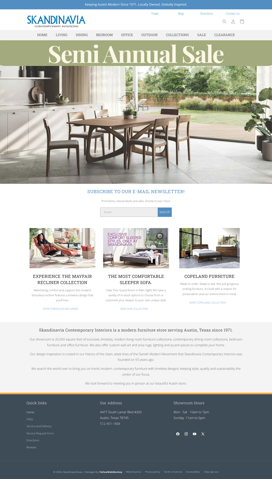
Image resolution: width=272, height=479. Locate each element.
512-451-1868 (110, 423)
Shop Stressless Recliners (60, 309)
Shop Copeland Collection (207, 302)
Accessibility (193, 471)
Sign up (164, 212)
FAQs (29, 419)
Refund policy (133, 471)
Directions (206, 14)
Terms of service (173, 471)
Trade (155, 14)
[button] (224, 21)
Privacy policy (152, 471)
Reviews (31, 447)
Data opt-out (211, 471)
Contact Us (233, 14)
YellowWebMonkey (110, 472)
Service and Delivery (39, 426)
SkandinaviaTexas (72, 472)
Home (30, 412)
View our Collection (134, 309)
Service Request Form (40, 433)
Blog (180, 14)
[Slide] (136, 112)
